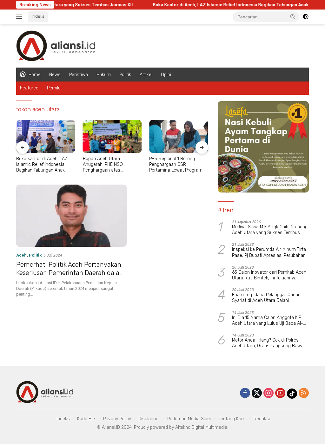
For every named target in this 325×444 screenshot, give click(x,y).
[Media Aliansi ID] (56, 45)
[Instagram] (268, 393)
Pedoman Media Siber (189, 418)
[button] (293, 16)
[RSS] (304, 393)
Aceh (21, 255)
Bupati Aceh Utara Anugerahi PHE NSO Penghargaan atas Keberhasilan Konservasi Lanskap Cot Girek (108, 164)
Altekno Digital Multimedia (201, 427)
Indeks (38, 16)
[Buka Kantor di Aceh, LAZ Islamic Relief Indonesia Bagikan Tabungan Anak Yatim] (45, 136)
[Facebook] (245, 393)
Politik (125, 74)
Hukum (103, 74)
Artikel (146, 74)
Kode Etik (86, 418)
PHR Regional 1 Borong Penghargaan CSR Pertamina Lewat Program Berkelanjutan (175, 164)
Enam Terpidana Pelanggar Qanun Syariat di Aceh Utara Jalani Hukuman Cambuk (266, 298)
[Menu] (20, 16)
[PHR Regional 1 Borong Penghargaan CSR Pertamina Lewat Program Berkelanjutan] (178, 136)
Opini (166, 74)
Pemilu (54, 88)
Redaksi (262, 418)
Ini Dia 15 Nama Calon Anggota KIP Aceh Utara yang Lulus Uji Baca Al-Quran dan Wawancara (267, 320)
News (55, 74)
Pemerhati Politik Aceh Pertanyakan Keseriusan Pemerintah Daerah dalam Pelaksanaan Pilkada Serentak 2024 (70, 273)
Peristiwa (78, 74)
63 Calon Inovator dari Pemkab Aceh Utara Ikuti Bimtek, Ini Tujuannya (269, 275)
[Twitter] (257, 393)
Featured (29, 88)
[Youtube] (280, 393)
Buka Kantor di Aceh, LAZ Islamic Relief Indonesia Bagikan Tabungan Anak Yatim (226, 4)
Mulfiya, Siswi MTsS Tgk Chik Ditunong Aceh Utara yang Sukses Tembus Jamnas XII (270, 230)
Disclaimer (149, 418)
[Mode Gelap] (305, 16)
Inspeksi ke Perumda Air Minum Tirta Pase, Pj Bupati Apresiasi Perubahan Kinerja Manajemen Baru (269, 252)
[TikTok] (292, 393)
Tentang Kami (232, 418)
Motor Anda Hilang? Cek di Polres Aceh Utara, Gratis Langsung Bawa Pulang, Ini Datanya (267, 343)
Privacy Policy (117, 418)
